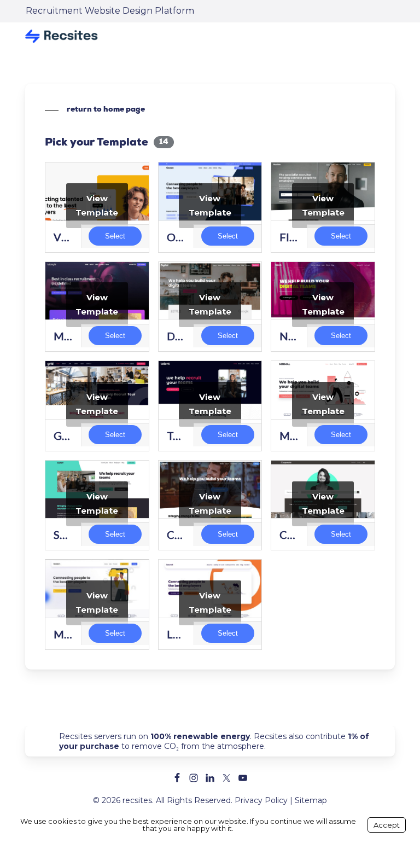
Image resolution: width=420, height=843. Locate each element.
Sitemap (311, 800)
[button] (95, 110)
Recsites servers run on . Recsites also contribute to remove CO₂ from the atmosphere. (214, 741)
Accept (387, 825)
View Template (96, 205)
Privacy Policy (261, 800)
